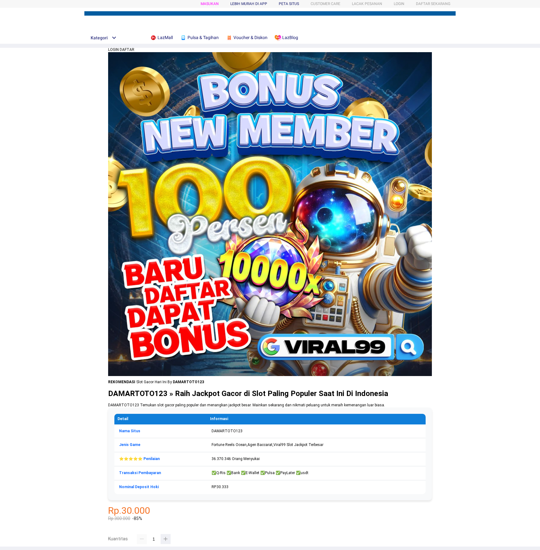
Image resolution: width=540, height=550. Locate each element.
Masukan (210, 4)
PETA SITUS (289, 4)
